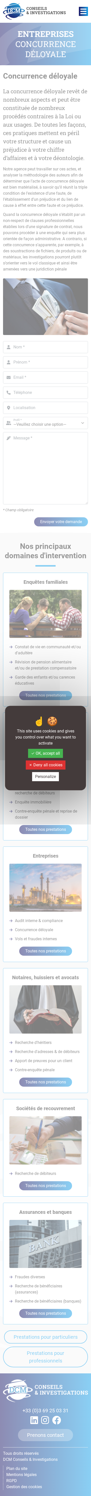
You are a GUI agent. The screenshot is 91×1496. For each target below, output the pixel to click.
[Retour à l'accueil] (34, 11)
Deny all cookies (47, 765)
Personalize (45, 776)
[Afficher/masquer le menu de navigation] (83, 11)
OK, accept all (47, 753)
